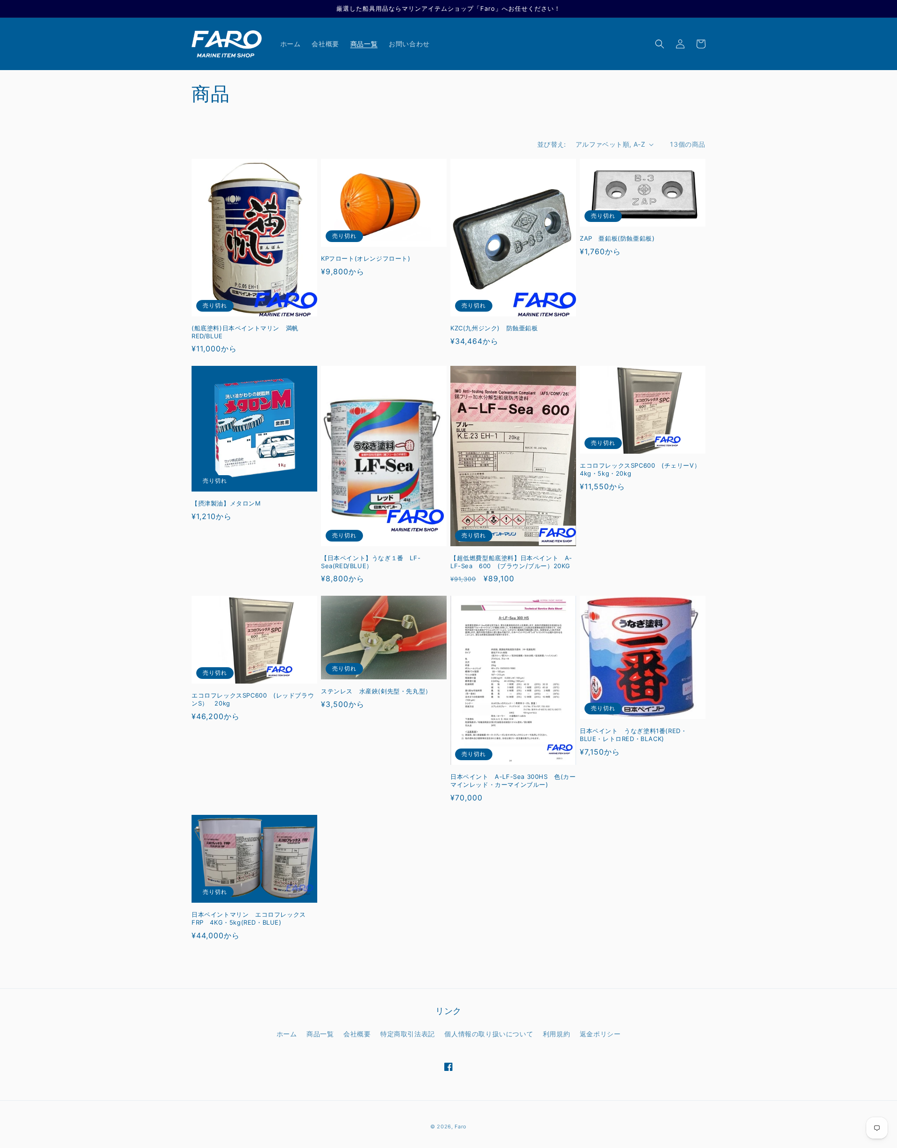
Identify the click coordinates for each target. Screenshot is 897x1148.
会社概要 (356, 1034)
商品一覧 (320, 1034)
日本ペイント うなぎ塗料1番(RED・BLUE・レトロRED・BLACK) (633, 734)
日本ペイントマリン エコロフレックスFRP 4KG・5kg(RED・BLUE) (249, 918)
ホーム (287, 1034)
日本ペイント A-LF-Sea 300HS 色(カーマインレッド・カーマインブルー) (513, 780)
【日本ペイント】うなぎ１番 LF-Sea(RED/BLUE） (370, 562)
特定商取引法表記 (407, 1034)
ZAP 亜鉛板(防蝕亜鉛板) (617, 238)
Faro (461, 1126)
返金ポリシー (600, 1034)
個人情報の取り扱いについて (488, 1034)
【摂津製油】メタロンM (226, 503)
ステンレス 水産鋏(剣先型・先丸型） (376, 691)
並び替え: (551, 144)
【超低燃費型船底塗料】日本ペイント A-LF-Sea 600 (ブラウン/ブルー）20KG (511, 562)
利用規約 (556, 1034)
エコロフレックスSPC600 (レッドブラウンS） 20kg (253, 699)
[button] (659, 44)
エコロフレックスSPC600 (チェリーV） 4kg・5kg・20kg (642, 469)
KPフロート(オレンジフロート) (366, 258)
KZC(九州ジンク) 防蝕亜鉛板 (494, 328)
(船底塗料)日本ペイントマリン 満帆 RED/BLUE (248, 332)
